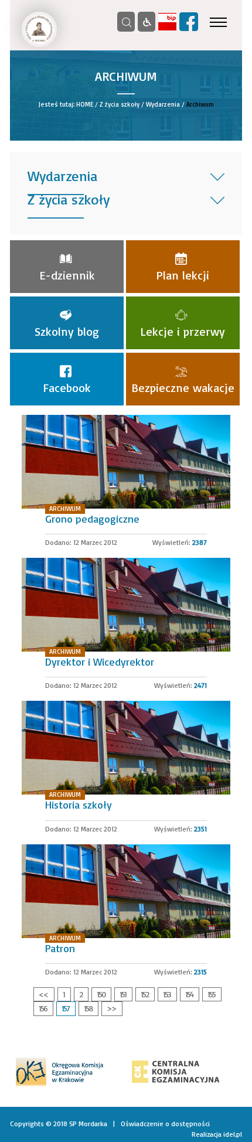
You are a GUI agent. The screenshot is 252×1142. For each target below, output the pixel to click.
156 (43, 1008)
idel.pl (232, 1134)
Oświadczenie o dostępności (165, 1123)
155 (211, 994)
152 (144, 994)
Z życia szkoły (119, 104)
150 (101, 994)
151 (123, 994)
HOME (84, 104)
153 (167, 994)
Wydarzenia (163, 104)
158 (88, 1008)
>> (111, 1008)
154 (189, 994)
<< (43, 994)
